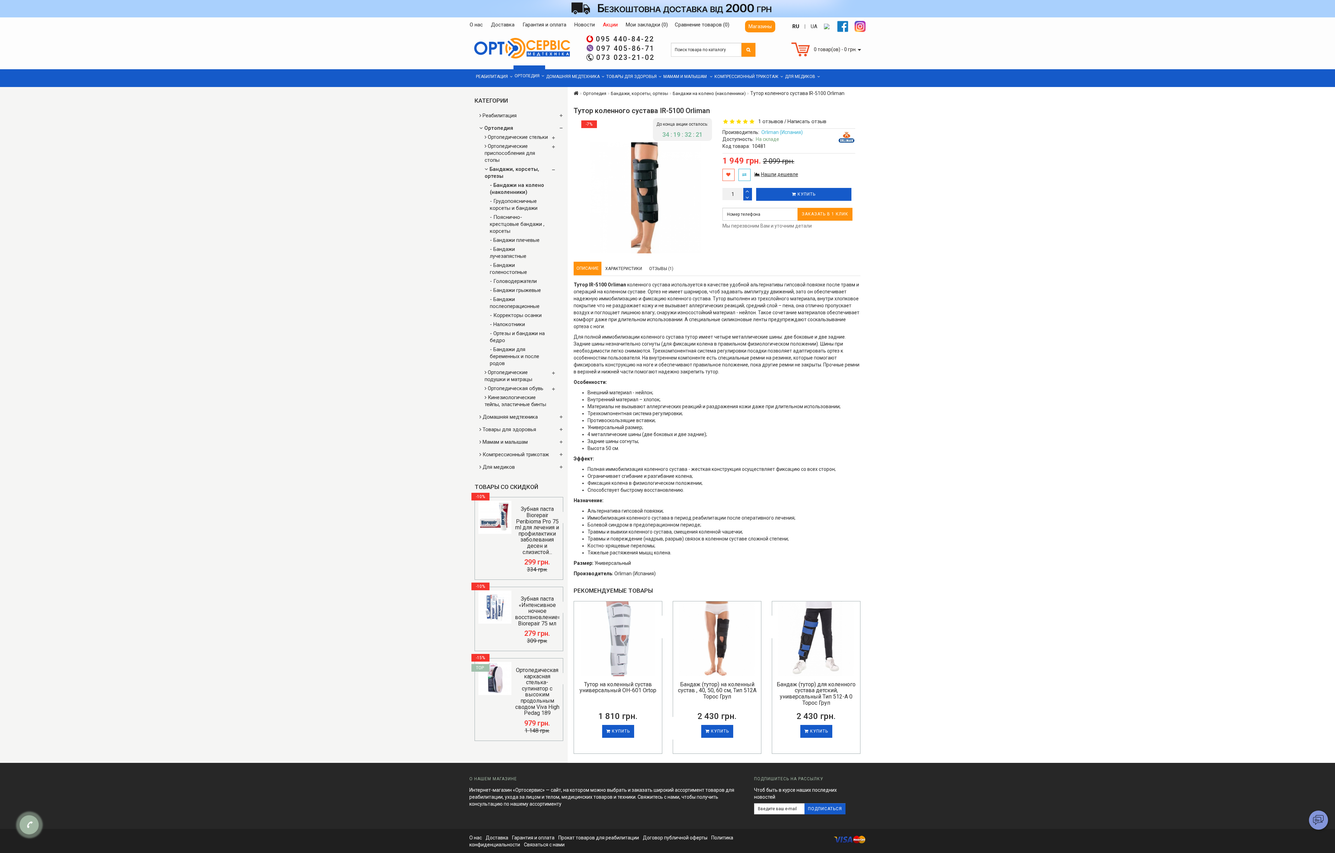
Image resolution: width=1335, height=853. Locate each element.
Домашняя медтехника (573, 76)
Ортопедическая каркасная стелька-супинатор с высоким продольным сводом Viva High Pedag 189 (537, 691)
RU (795, 26)
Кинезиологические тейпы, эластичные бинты (515, 401)
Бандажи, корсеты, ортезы (512, 172)
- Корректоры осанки (516, 315)
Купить (806, 194)
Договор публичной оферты (675, 837)
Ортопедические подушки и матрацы (508, 375)
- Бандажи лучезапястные (508, 252)
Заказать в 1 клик (825, 214)
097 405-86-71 (625, 48)
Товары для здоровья (631, 76)
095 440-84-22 (625, 39)
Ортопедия (527, 75)
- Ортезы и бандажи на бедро (517, 336)
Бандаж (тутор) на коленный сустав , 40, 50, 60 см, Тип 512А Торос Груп (717, 690)
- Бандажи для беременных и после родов (514, 356)
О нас (475, 837)
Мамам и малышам (685, 76)
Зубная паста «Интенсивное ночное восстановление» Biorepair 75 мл (537, 610)
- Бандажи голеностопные (508, 268)
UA (814, 26)
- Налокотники (507, 324)
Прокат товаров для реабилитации (598, 837)
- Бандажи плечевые (515, 240)
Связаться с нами (544, 844)
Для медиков (800, 76)
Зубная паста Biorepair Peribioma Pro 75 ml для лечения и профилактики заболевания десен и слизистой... (537, 530)
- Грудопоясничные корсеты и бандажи (513, 204)
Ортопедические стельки (517, 137)
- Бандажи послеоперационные (515, 302)
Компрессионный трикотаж (746, 76)
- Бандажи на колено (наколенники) (517, 188)
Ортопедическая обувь (514, 388)
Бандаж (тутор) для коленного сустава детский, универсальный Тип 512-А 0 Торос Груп (816, 693)
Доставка (497, 837)
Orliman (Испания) (782, 132)
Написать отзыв (806, 121)
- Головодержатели (513, 281)
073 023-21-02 (625, 57)
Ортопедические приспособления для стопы (510, 153)
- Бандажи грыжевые (515, 290)
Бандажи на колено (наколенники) (709, 93)
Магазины (760, 26)
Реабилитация (492, 76)
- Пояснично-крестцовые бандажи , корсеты (517, 224)
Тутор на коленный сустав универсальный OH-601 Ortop (618, 687)
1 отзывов (769, 121)
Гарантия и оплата (533, 837)
